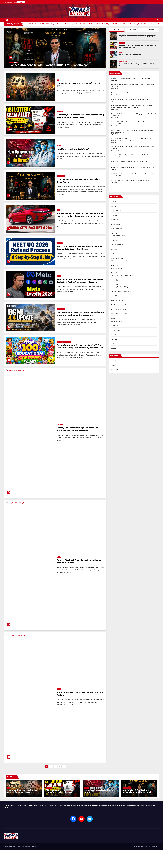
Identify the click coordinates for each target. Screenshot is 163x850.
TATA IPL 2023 (115, 330)
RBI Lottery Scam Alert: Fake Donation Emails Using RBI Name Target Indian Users (60, 792)
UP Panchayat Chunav (118, 300)
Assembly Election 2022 (118, 287)
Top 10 (113, 334)
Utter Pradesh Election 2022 (119, 305)
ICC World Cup (115, 321)
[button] (157, 20)
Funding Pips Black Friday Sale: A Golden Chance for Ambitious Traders (133, 155)
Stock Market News (117, 244)
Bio (112, 206)
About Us (113, 361)
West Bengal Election (117, 309)
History (113, 272)
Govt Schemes (115, 258)
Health (57, 20)
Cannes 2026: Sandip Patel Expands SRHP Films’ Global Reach (131, 99)
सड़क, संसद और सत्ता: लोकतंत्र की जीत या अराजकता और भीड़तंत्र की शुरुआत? (45, 65)
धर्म (111, 343)
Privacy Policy (115, 370)
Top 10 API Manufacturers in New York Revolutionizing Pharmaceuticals (133, 174)
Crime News (114, 210)
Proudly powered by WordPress (12, 846)
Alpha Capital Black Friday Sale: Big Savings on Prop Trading (130, 161)
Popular (133, 29)
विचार (11, 62)
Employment (114, 224)
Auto (33, 20)
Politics (15, 20)
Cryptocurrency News (117, 235)
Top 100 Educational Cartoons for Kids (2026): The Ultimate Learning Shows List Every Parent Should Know (80, 348)
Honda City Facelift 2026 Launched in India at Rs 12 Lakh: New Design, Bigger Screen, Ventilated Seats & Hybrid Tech (81, 216)
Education (77, 20)
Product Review (61, 424)
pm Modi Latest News (117, 296)
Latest (117, 29)
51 (60, 766)
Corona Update (115, 268)
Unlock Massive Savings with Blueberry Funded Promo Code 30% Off (132, 167)
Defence (113, 215)
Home (135, 846)
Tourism (113, 339)
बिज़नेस (112, 249)
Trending (151, 29)
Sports (67, 20)
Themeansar (33, 846)
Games (113, 253)
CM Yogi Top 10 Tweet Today (120, 291)
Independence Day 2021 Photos (121, 275)
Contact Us (114, 365)
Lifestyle (113, 280)
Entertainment (45, 20)
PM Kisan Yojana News (118, 261)
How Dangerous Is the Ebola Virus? (130, 54)
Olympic (113, 325)
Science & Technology (118, 314)
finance (25, 20)
